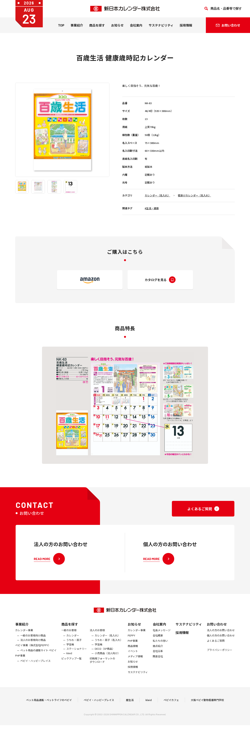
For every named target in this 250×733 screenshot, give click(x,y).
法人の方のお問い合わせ (221, 630)
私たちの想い (160, 640)
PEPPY (131, 635)
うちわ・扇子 (74, 640)
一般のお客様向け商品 (33, 635)
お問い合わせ (217, 624)
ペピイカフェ (171, 700)
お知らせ (117, 25)
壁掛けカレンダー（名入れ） (194, 195)
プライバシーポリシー (219, 650)
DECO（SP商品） (105, 648)
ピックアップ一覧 (71, 658)
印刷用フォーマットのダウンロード (102, 660)
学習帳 (70, 644)
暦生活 (130, 700)
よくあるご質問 (216, 640)
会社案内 (136, 25)
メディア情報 (135, 656)
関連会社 (158, 656)
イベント (133, 651)
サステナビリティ (161, 25)
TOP (61, 25)
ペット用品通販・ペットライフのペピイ (49, 700)
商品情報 (133, 646)
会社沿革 (158, 651)
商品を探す (69, 624)
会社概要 (158, 635)
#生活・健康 (152, 208)
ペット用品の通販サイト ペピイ (38, 650)
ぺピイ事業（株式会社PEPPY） (33, 645)
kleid (69, 653)
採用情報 (186, 25)
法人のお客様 (97, 630)
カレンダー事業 (24, 630)
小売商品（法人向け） (107, 653)
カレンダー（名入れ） (157, 195)
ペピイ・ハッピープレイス (35, 661)
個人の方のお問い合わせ (221, 635)
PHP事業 (20, 655)
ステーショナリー (76, 648)
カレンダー (72, 635)
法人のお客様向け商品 (33, 640)
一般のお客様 (69, 630)
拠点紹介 (158, 646)
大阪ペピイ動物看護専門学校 (207, 700)
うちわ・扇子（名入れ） (109, 640)
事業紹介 (77, 25)
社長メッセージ (162, 630)
